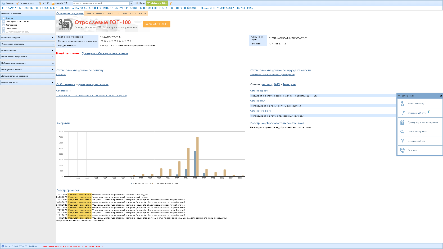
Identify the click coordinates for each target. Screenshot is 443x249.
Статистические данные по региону (79, 70)
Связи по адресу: (259, 90)
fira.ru (7, 246)
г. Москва (61, 74)
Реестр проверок (67, 190)
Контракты (63, 122)
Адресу (267, 84)
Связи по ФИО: (257, 100)
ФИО (277, 84)
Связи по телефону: (260, 110)
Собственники (65, 84)
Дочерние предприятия (93, 84)
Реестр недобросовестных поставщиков (277, 122)
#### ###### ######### (115, 41)
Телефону (289, 84)
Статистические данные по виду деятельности (280, 70)
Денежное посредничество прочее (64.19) (272, 74)
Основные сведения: (70, 13)
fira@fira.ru (33, 246)
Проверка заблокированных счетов (105, 53)
